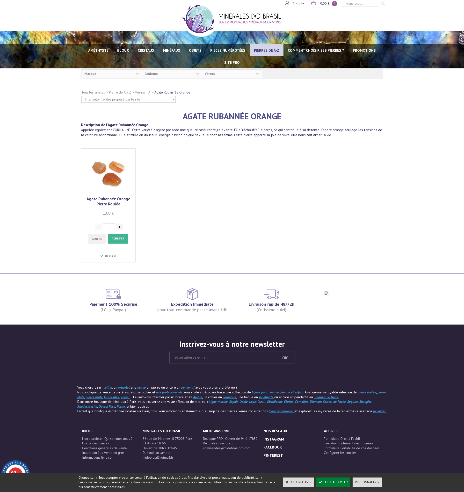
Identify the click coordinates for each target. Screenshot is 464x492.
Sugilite (352, 401)
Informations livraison (97, 457)
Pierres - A (142, 92)
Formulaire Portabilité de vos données (352, 448)
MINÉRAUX (171, 50)
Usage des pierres (95, 443)
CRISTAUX (146, 50)
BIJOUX (123, 50)
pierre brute (94, 397)
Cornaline (301, 401)
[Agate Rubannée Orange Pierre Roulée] (108, 194)
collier (107, 387)
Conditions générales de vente (104, 448)
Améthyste (266, 397)
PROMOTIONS (364, 50)
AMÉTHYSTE (98, 50)
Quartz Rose (107, 406)
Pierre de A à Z (120, 92)
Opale (243, 401)
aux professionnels (169, 392)
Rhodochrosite (87, 406)
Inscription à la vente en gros (103, 452)
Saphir (233, 401)
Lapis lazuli (257, 401)
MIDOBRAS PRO (216, 430)
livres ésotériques (282, 411)
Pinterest (273, 455)
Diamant (316, 401)
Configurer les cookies (340, 452)
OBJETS (195, 50)
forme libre (112, 397)
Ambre (197, 397)
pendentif (188, 387)
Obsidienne (275, 401)
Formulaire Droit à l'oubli (342, 438)
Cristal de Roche (334, 401)
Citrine (288, 401)
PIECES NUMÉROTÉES (227, 50)
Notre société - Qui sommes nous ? (107, 438)
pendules (379, 411)
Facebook (272, 447)
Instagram (273, 439)
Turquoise (229, 397)
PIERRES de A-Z (266, 50)
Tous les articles (93, 92)
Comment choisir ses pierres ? (316, 50)
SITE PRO (232, 62)
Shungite (365, 401)
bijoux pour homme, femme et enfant (277, 392)
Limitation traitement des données (348, 443)
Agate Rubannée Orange (172, 92)
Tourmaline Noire (326, 397)
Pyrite (121, 406)
